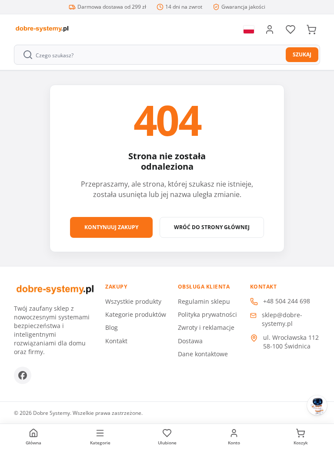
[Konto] (269, 29)
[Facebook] (22, 375)
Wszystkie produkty (133, 301)
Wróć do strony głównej (212, 227)
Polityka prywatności (207, 314)
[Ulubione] (290, 29)
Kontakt (116, 341)
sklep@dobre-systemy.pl (282, 319)
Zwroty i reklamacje (206, 327)
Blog (111, 327)
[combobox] (151, 54)
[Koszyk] (311, 29)
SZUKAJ (302, 54)
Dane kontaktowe (203, 354)
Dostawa (190, 341)
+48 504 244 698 (286, 301)
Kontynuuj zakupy (111, 227)
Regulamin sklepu (204, 301)
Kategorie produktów (135, 314)
